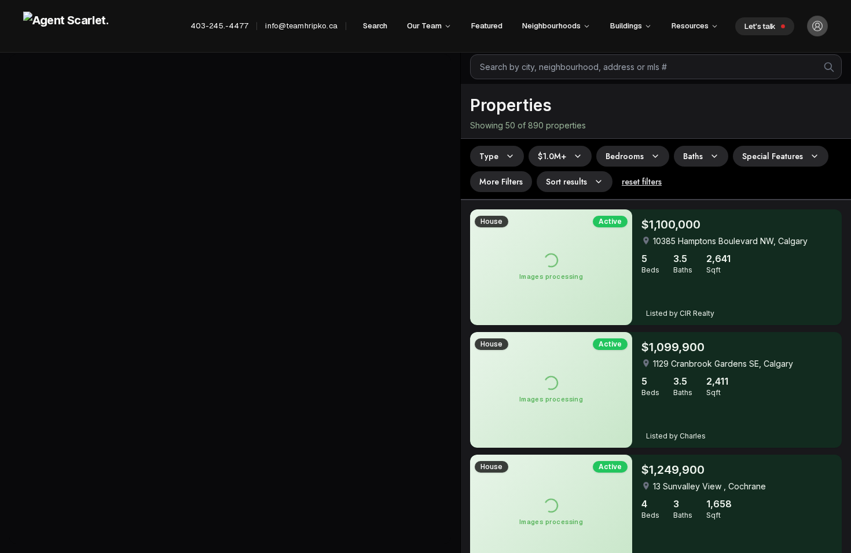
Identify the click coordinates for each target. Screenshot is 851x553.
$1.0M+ (552, 156)
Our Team (424, 26)
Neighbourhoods (551, 26)
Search (375, 26)
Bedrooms (625, 156)
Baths (693, 156)
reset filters (642, 181)
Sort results (566, 181)
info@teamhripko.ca (301, 26)
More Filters (501, 181)
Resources (690, 26)
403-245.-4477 (219, 26)
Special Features (772, 156)
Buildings (626, 26)
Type (488, 156)
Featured (486, 26)
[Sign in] (817, 26)
